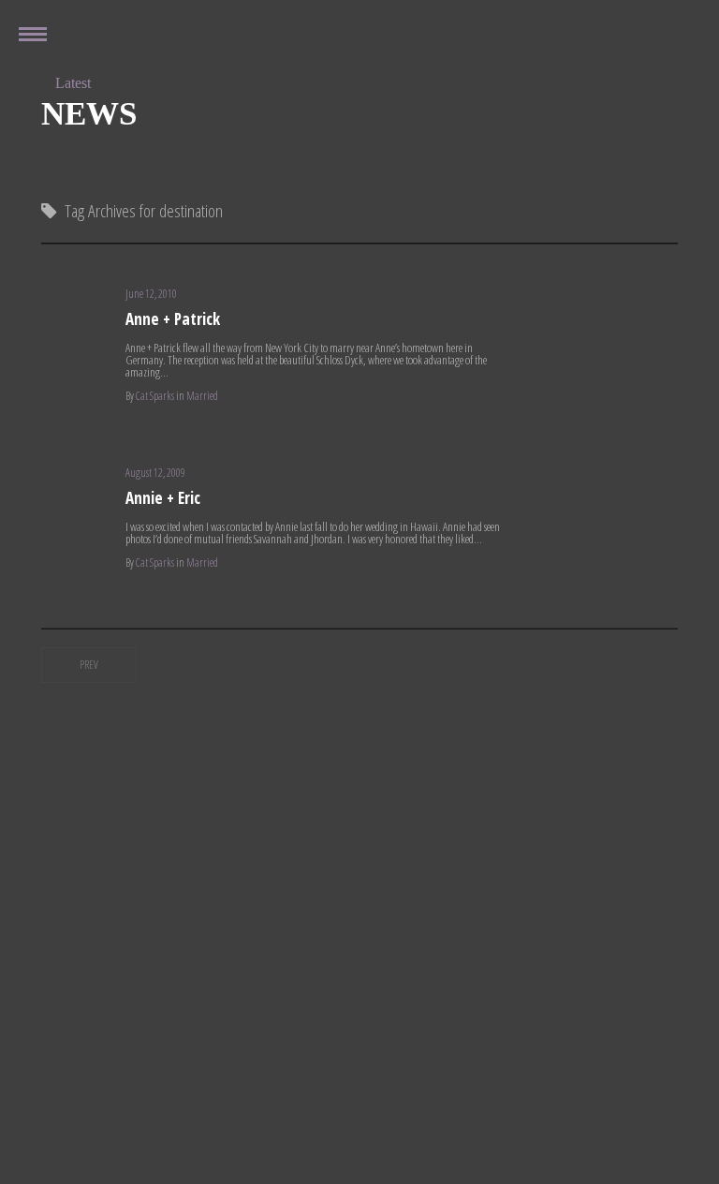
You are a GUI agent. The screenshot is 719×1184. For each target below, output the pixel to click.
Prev (89, 665)
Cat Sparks (155, 396)
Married (202, 396)
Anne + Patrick (172, 319)
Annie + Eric (162, 498)
